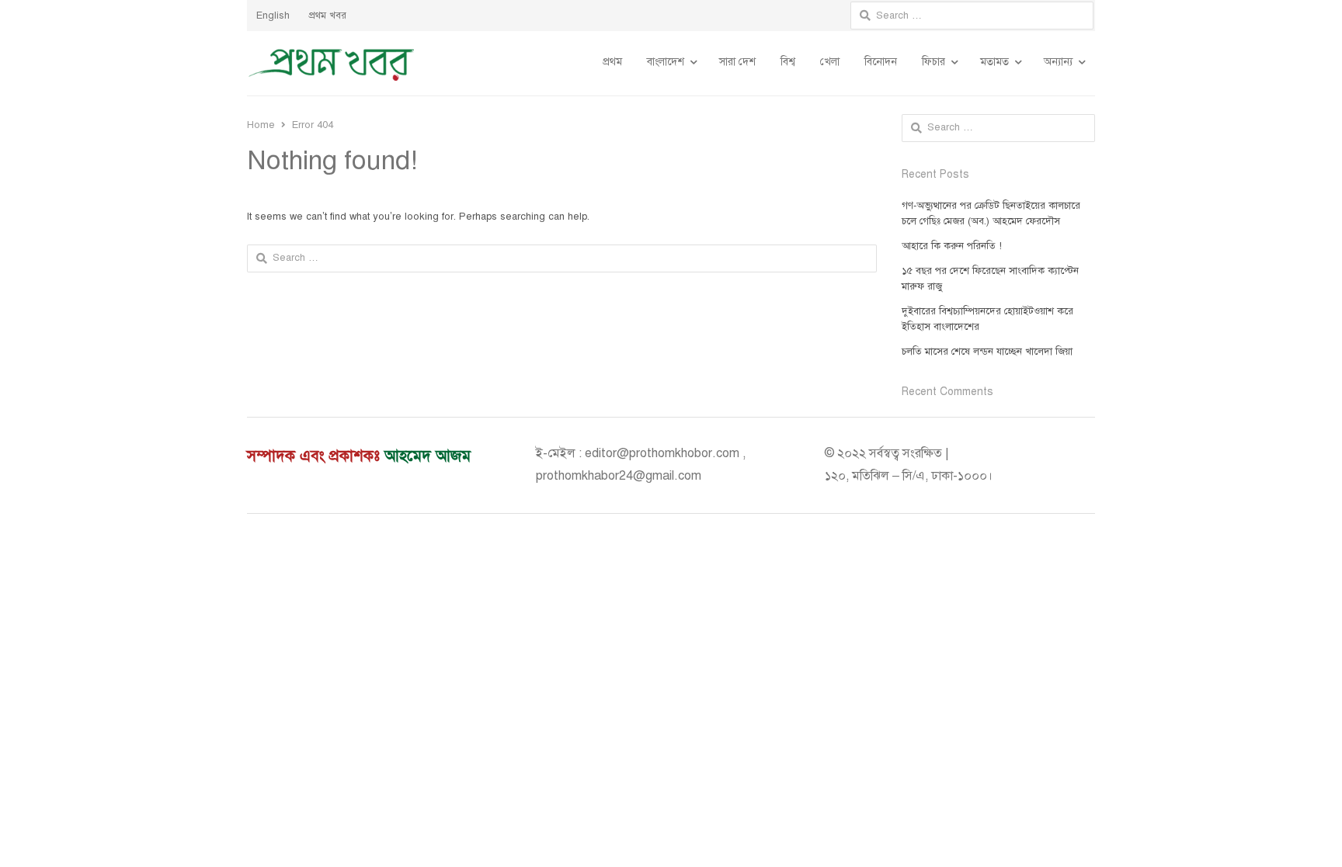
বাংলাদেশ (665, 61)
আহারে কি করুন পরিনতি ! (952, 246)
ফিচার (933, 61)
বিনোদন (880, 61)
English (273, 15)
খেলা (830, 61)
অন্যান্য (1058, 61)
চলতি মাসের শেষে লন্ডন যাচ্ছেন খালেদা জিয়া (987, 351)
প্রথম (612, 61)
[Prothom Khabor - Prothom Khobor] (331, 63)
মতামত (994, 61)
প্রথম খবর (327, 15)
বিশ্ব (788, 61)
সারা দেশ (737, 61)
